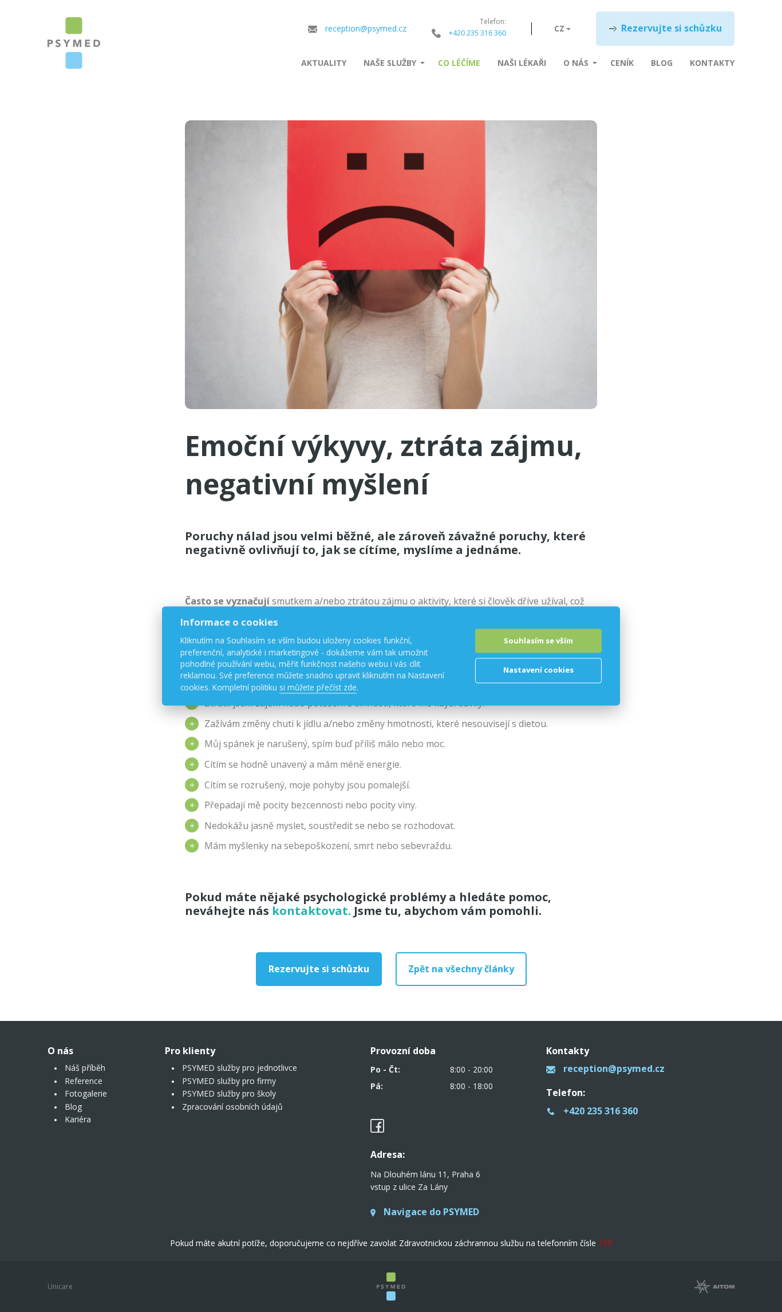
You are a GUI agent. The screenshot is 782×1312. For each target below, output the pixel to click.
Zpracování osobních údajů (232, 1106)
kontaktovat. (311, 910)
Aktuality (323, 62)
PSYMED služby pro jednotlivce (239, 1067)
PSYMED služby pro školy (229, 1093)
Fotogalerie (86, 1093)
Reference (83, 1080)
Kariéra (78, 1119)
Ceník (622, 62)
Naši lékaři (521, 62)
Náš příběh (85, 1067)
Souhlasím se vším (538, 640)
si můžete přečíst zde (318, 687)
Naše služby (390, 62)
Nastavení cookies (538, 670)
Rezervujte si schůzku (671, 28)
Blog (662, 62)
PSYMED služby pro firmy (229, 1080)
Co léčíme (459, 62)
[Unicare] (74, 43)
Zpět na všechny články (461, 969)
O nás (576, 62)
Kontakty (712, 62)
